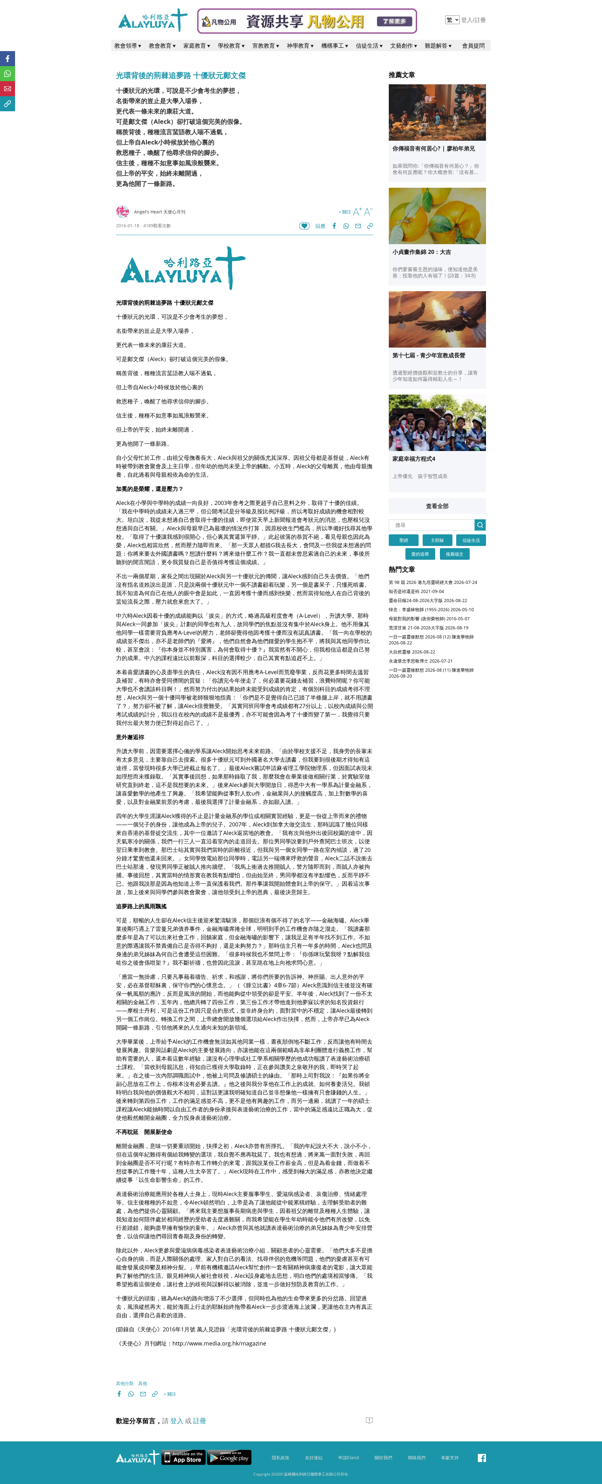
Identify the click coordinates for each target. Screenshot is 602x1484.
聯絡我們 (416, 1457)
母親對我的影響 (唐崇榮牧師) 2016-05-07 (429, 618)
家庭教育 (194, 45)
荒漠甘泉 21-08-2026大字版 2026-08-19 (428, 628)
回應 (320, 226)
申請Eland (348, 1457)
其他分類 (125, 1383)
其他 (142, 1383)
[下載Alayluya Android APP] (229, 1457)
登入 (467, 20)
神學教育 (298, 45)
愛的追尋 (420, 554)
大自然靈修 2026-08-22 (412, 652)
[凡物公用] (307, 21)
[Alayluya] (153, 20)
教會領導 (125, 45)
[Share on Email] (361, 226)
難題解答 (436, 45)
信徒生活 (367, 45)
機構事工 (332, 45)
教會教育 (160, 45)
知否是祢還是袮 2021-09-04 (416, 591)
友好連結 (314, 1457)
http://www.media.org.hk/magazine (219, 1343)
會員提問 (473, 45)
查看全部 (437, 506)
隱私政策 (280, 1457)
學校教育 (229, 45)
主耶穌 (437, 540)
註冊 (480, 20)
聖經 (403, 540)
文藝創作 (401, 45)
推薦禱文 (454, 554)
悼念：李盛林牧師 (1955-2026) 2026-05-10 (431, 609)
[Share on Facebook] (337, 226)
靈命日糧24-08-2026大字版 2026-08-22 (428, 600)
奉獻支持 (450, 1457)
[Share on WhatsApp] (349, 226)
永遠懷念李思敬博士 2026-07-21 (421, 661)
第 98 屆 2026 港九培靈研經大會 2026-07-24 (433, 582)
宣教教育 (263, 45)
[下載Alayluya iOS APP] (183, 1457)
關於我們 (383, 1457)
